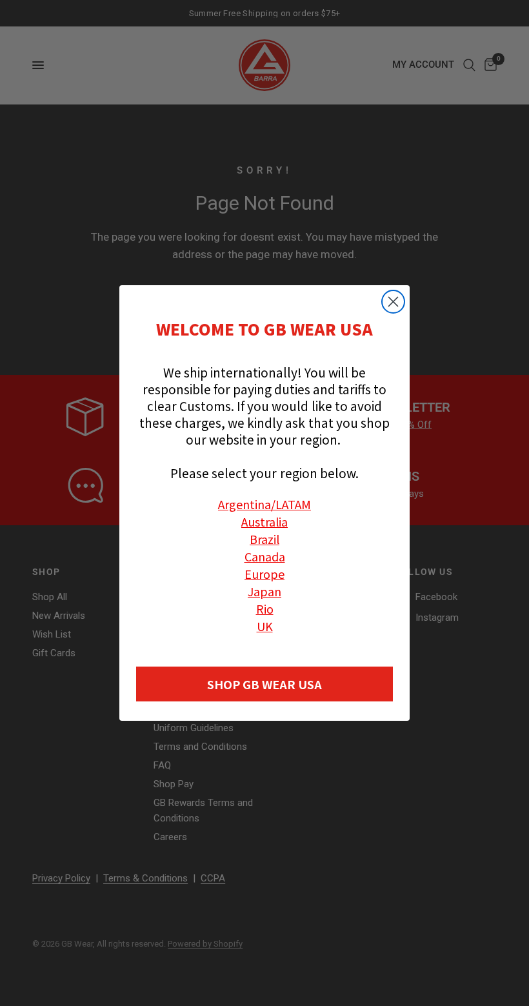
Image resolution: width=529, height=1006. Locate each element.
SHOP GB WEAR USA (264, 684)
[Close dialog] (393, 301)
